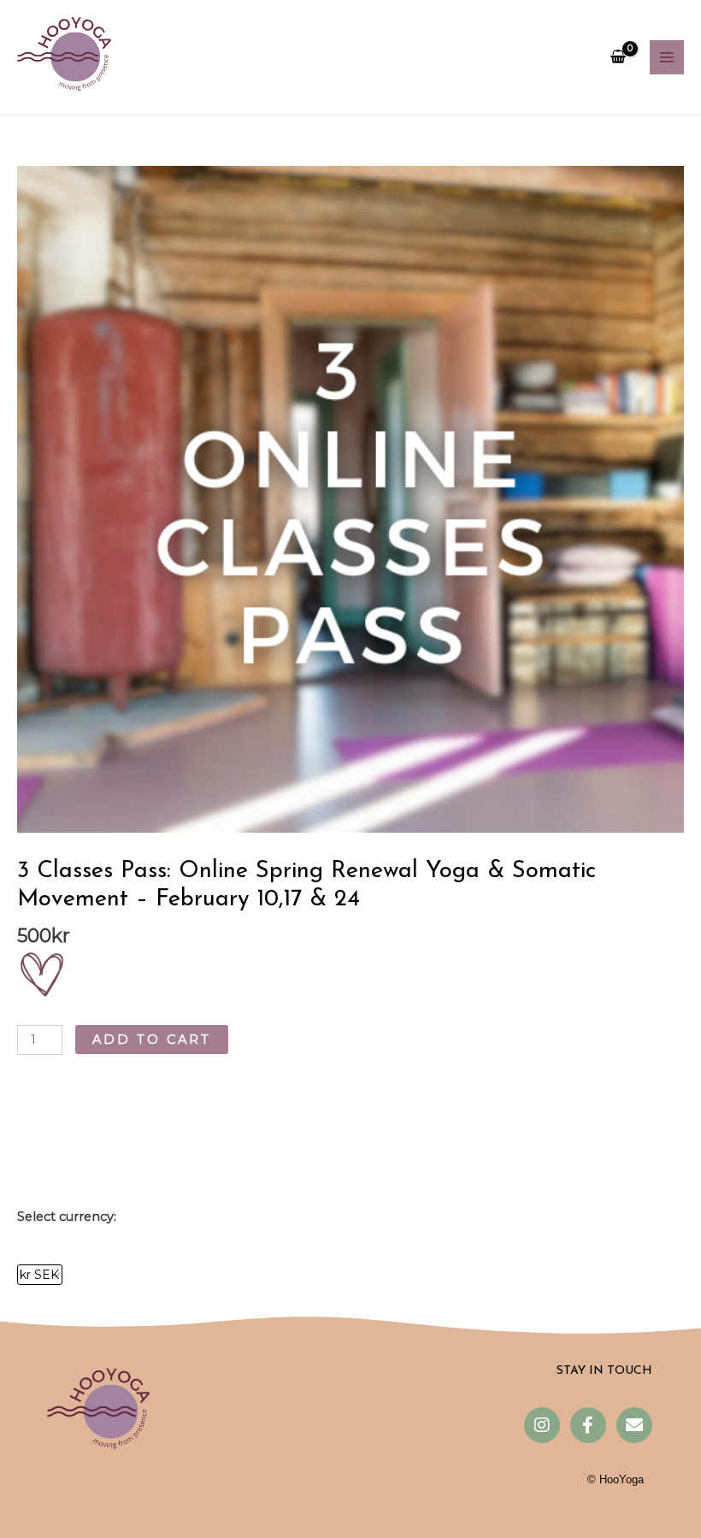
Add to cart (151, 1039)
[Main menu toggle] (667, 57)
